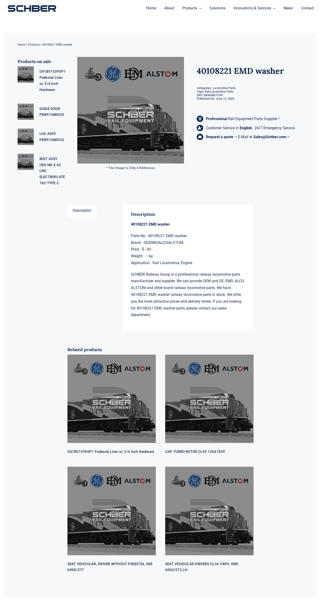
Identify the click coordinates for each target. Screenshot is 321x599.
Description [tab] (82, 210)
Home (21, 44)
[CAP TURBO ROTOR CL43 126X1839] (209, 399)
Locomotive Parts (224, 88)
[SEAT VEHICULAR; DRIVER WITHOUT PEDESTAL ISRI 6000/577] (111, 511)
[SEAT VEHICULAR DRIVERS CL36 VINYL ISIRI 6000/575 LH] (209, 511)
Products (34, 44)
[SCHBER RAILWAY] (32, 5)
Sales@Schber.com (269, 137)
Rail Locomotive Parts (219, 91)
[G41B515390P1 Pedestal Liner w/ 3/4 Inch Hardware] (111, 399)
